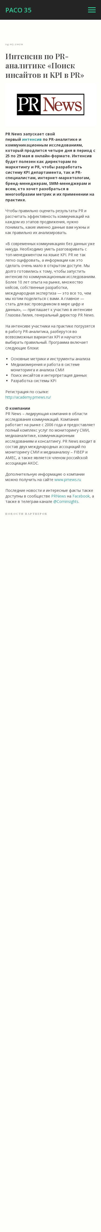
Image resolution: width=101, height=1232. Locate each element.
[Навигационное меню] (92, 10)
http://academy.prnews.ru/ (28, 397)
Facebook (81, 496)
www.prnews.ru (67, 479)
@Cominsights (65, 501)
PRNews (58, 496)
